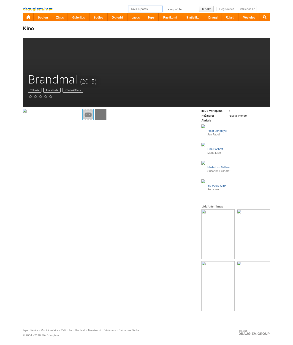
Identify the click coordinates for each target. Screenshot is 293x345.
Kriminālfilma (73, 90)
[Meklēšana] (265, 17)
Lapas (135, 17)
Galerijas (78, 17)
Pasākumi (170, 17)
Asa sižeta (52, 90)
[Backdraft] (218, 286)
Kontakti (80, 330)
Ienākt (206, 9)
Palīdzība (67, 330)
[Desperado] (253, 286)
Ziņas (60, 17)
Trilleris (34, 90)
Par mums (125, 330)
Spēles (98, 17)
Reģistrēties (226, 9)
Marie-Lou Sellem (218, 167)
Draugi (213, 17)
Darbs (135, 330)
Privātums (109, 330)
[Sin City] (218, 234)
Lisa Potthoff (215, 149)
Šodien (43, 17)
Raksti (230, 17)
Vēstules (249, 17)
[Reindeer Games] (253, 234)
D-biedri (117, 17)
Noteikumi (94, 330)
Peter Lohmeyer (217, 130)
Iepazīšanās (30, 330)
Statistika (192, 17)
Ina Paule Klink (216, 185)
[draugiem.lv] (28, 17)
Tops (151, 17)
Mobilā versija (49, 330)
